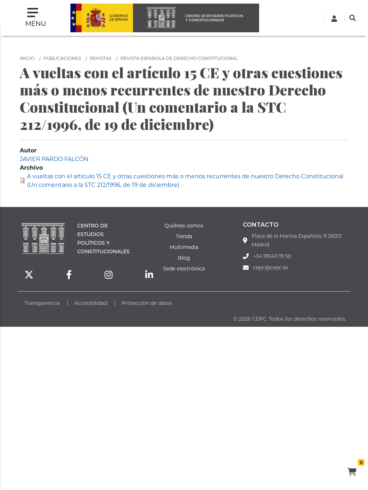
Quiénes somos (184, 225)
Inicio (27, 58)
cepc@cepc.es (270, 267)
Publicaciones (62, 58)
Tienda (184, 236)
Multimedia (184, 247)
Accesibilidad (90, 303)
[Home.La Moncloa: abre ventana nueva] (101, 18)
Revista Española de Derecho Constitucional (179, 58)
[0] (351, 472)
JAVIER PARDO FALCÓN (54, 158)
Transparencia (42, 303)
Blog (184, 257)
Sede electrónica (184, 268)
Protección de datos (146, 303)
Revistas (100, 58)
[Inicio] (196, 18)
